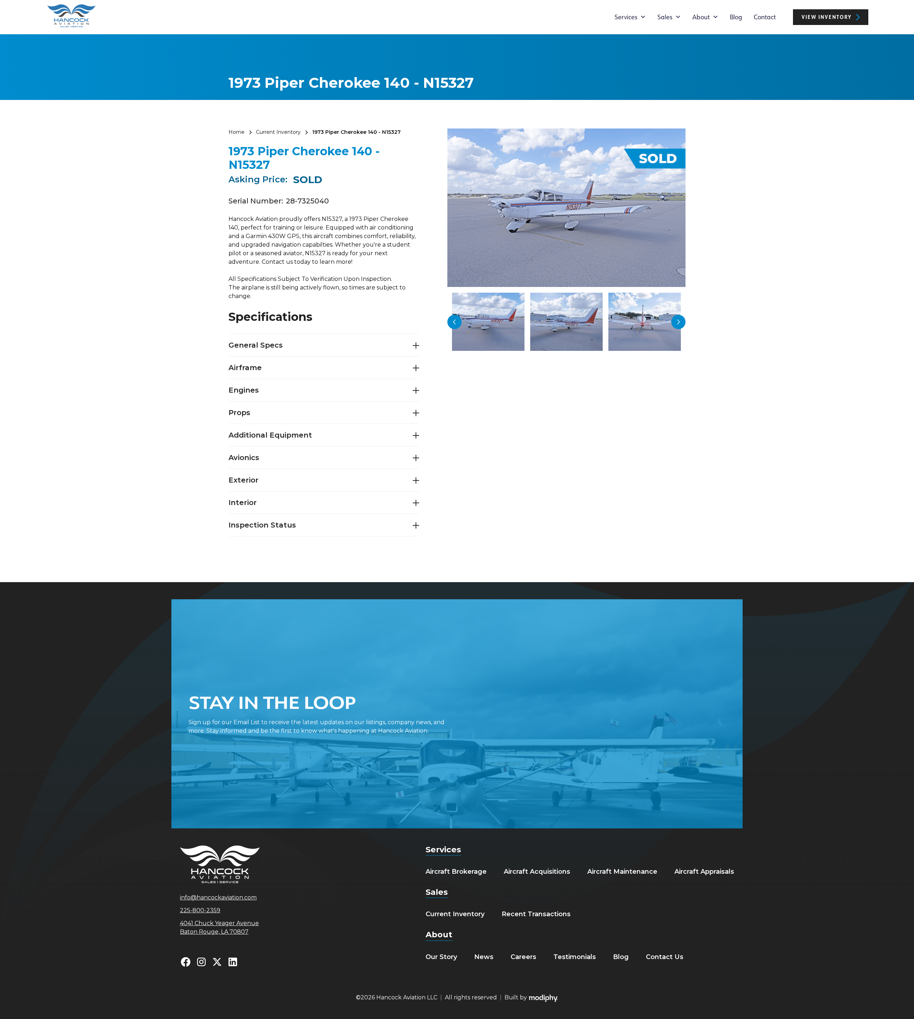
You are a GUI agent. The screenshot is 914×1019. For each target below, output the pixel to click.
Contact (765, 17)
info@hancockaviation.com (218, 897)
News (483, 957)
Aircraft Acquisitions (537, 872)
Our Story (441, 957)
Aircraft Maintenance (622, 872)
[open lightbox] (566, 207)
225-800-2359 (200, 910)
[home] (71, 17)
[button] (630, 16)
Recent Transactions (536, 914)
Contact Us (664, 957)
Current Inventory (455, 914)
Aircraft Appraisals (704, 872)
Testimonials (574, 957)
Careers (523, 957)
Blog (736, 17)
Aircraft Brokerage (456, 872)
